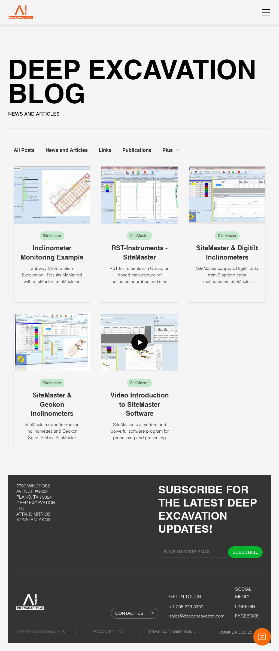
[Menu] (266, 12)
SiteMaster (52, 235)
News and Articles (67, 150)
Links (105, 150)
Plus (167, 150)
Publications (136, 150)
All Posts (24, 150)
